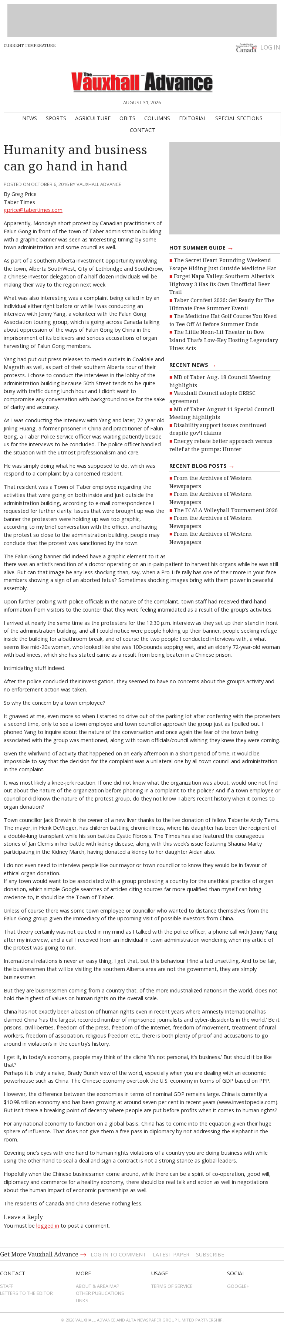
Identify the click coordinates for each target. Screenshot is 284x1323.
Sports (56, 118)
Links (82, 1300)
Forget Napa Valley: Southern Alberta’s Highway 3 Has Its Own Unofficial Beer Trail (221, 284)
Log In (270, 47)
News (29, 118)
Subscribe (210, 1254)
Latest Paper (171, 1254)
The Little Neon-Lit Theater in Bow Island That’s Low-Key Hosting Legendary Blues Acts (223, 340)
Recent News (192, 364)
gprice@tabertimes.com (33, 209)
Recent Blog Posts (202, 465)
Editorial (192, 118)
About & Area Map (97, 1286)
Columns (157, 118)
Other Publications (100, 1293)
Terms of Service (172, 1286)
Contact (142, 129)
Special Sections (239, 118)
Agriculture (93, 118)
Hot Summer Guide (201, 247)
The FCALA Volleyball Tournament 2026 (226, 510)
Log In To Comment (118, 1254)
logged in (47, 1225)
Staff (6, 1286)
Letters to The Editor (26, 1293)
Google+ (238, 1286)
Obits (127, 118)
